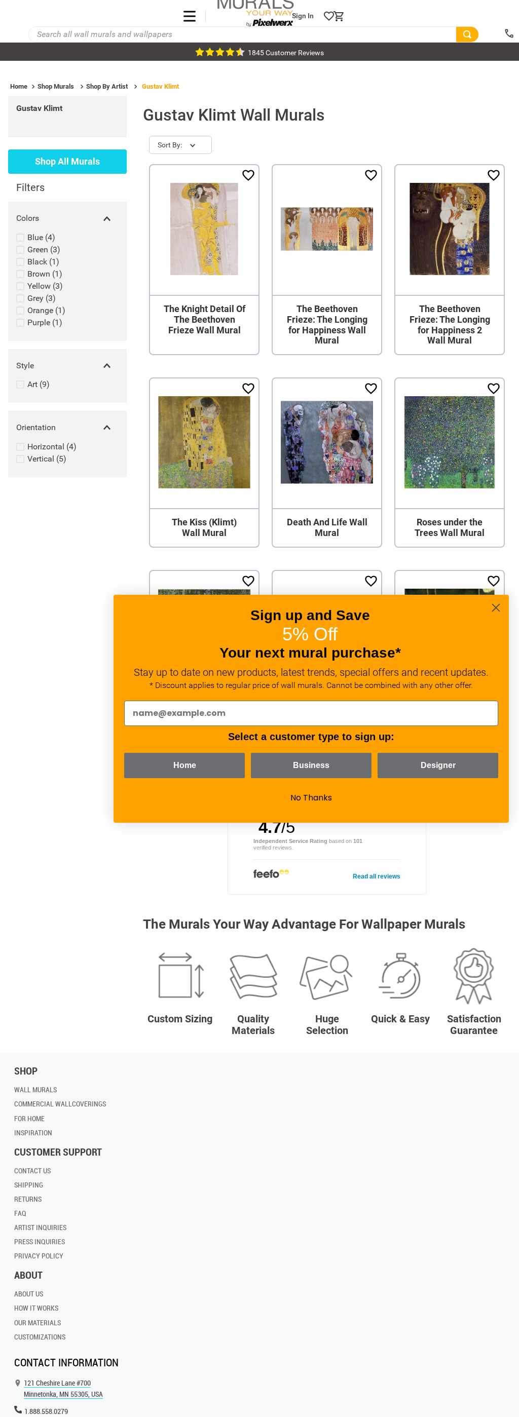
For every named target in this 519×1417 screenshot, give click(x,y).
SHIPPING (28, 1185)
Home (18, 86)
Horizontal (52, 446)
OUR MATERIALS (37, 1322)
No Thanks (311, 797)
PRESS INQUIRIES (39, 1241)
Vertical (46, 459)
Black (43, 261)
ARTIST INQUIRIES (40, 1227)
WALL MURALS (35, 1089)
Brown (44, 274)
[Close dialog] (496, 608)
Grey (41, 298)
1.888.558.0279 (46, 1411)
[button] (67, 218)
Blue (41, 237)
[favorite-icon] (329, 16)
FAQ (20, 1213)
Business (311, 765)
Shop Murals (56, 86)
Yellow (45, 286)
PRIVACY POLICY (38, 1255)
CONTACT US (32, 1170)
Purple (44, 322)
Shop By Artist (107, 86)
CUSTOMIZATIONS (39, 1337)
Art (38, 384)
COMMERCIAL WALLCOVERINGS (60, 1103)
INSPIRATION (33, 1132)
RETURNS (28, 1199)
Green (43, 249)
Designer (438, 765)
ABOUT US (28, 1293)
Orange (46, 310)
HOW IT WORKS (36, 1308)
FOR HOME (29, 1118)
